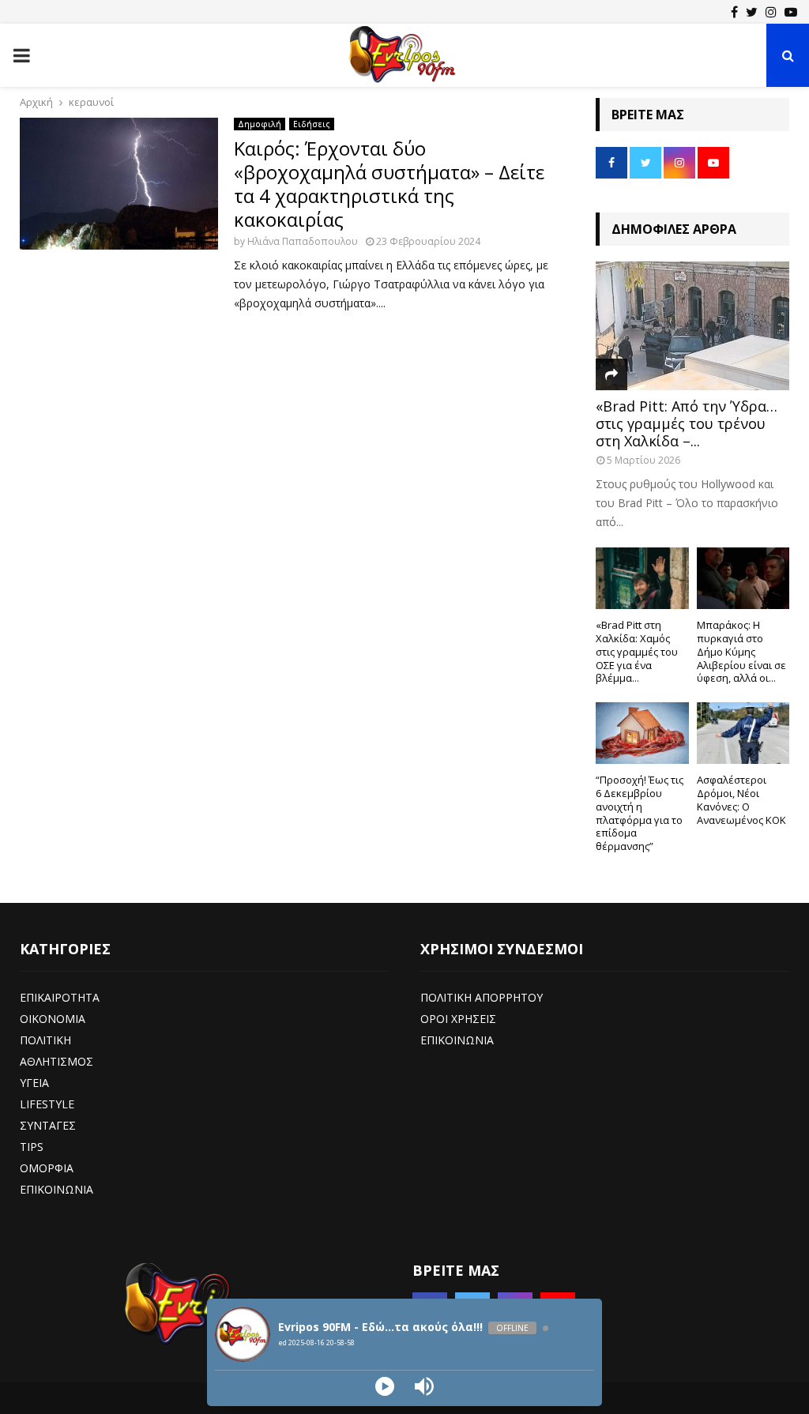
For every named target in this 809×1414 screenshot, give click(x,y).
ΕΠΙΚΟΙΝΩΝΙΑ (56, 1189)
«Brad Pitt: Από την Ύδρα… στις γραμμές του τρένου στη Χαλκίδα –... (686, 423)
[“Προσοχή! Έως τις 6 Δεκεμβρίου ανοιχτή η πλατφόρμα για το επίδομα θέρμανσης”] (642, 733)
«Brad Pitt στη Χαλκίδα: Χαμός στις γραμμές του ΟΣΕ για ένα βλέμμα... (637, 651)
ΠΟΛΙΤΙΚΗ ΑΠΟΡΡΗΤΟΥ (481, 997)
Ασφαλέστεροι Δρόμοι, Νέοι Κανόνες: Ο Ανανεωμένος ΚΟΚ (741, 799)
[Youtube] (791, 12)
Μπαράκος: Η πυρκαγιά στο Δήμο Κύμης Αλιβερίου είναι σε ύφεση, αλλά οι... (741, 651)
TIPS (31, 1146)
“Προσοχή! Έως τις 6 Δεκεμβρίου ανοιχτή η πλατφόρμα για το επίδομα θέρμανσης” (639, 813)
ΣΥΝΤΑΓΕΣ (48, 1125)
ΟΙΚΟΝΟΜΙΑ (52, 1018)
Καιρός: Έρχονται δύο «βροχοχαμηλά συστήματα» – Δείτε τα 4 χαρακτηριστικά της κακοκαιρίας (389, 183)
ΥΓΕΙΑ (34, 1082)
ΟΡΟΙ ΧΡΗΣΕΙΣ (458, 1018)
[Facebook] (734, 12)
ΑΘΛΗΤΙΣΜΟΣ (56, 1061)
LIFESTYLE (47, 1103)
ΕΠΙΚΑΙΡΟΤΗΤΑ (60, 997)
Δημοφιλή (259, 124)
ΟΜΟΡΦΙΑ (46, 1167)
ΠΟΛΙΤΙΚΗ (45, 1039)
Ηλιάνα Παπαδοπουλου (302, 241)
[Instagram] (771, 12)
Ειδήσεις (311, 124)
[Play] (385, 1386)
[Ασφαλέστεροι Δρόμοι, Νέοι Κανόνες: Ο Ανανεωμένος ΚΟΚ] (743, 733)
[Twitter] (752, 12)
